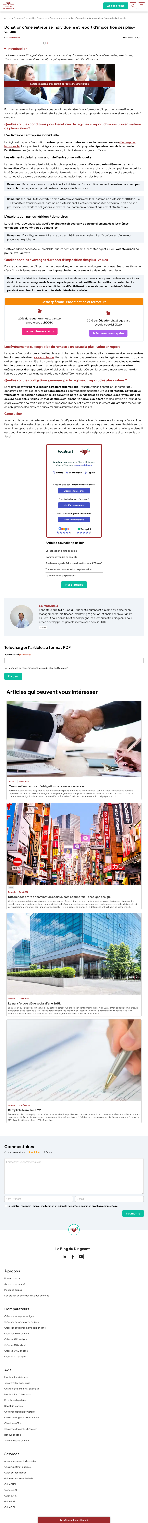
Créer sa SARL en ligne (15, 1339)
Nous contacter (12, 1278)
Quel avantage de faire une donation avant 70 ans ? (74, 563)
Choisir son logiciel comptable (20, 1411)
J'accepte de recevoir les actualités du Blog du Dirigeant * (38, 667)
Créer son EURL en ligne (16, 1333)
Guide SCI (9, 1507)
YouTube (81, 1256)
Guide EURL (10, 1484)
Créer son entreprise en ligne (19, 1316)
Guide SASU (10, 1489)
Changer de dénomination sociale (21, 1388)
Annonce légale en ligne (16, 1440)
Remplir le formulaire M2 (24, 1110)
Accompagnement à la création (20, 1461)
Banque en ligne (12, 1434)
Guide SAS (9, 1501)
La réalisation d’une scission (61, 550)
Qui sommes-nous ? (14, 1284)
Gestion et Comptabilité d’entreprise (30, 18)
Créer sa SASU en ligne (16, 1350)
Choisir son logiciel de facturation (21, 1417)
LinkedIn (43, 627)
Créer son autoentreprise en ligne (21, 1321)
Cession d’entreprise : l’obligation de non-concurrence (46, 786)
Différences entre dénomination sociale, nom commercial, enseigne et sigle (59, 896)
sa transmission (44, 357)
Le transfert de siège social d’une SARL (34, 1003)
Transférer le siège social (16, 1382)
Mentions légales (13, 1289)
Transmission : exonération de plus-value (69, 569)
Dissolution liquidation (15, 1400)
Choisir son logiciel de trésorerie (20, 1429)
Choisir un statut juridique (17, 1466)
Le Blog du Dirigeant (8, 5)
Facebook (72, 1256)
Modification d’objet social (18, 1394)
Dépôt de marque (13, 1405)
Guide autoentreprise (15, 1472)
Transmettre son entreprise (62, 18)
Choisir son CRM (12, 1423)
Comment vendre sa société (62, 556)
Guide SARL (10, 1495)
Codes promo (116, 5)
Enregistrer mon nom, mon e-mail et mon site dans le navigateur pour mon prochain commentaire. (63, 1205)
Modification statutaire (16, 1377)
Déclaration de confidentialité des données (26, 1295)
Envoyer (13, 676)
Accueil (7, 18)
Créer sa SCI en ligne (15, 1356)
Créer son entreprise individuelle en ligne (25, 1327)
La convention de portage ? (61, 575)
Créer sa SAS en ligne (15, 1345)
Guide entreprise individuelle (18, 1478)
